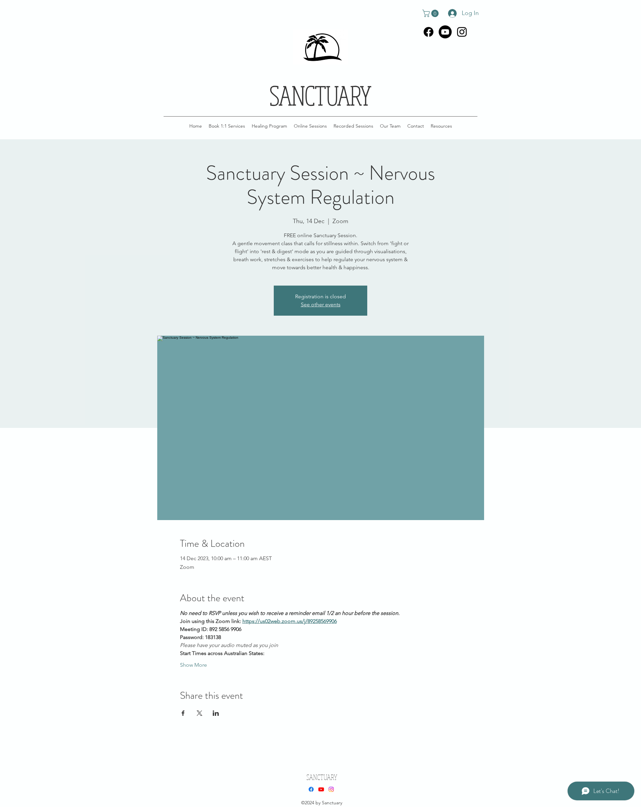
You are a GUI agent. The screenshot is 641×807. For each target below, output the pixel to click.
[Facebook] (428, 31)
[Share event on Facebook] (183, 713)
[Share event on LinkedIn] (216, 713)
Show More (193, 665)
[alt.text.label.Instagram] (461, 31)
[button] (431, 13)
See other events (321, 304)
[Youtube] (445, 31)
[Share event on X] (199, 713)
